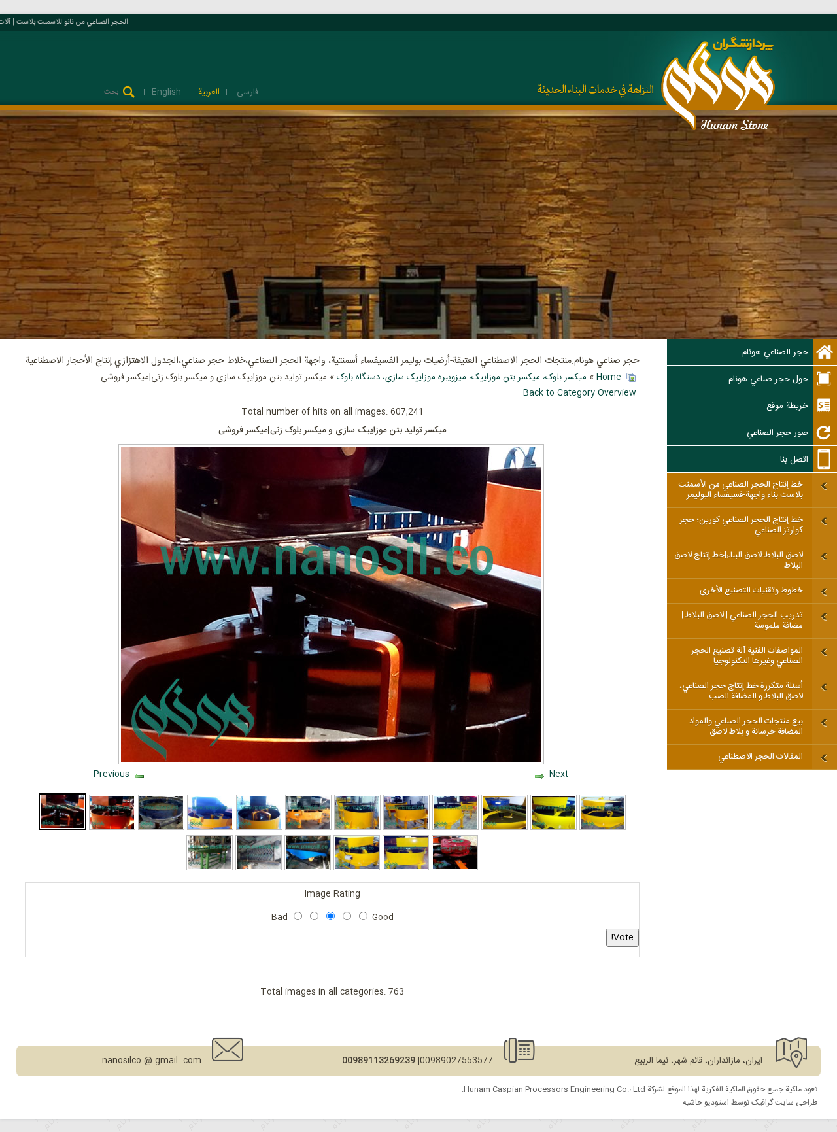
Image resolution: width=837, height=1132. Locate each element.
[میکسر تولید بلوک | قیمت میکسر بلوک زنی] (455, 868)
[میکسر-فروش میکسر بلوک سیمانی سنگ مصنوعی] (406, 828)
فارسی (246, 92)
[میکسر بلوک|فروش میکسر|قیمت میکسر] (455, 828)
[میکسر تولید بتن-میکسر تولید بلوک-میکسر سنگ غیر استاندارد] (112, 828)
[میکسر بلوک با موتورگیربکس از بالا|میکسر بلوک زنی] (406, 868)
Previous (111, 774)
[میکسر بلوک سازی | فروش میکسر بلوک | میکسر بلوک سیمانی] (356, 868)
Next (558, 774)
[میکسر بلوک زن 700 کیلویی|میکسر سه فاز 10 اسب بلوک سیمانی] (210, 828)
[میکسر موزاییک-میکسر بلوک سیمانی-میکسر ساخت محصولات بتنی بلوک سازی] (602, 828)
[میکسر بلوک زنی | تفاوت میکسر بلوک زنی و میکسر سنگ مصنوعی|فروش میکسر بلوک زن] (259, 828)
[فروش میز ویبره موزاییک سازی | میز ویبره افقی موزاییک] (258, 868)
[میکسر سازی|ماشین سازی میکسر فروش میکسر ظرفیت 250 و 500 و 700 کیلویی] (161, 828)
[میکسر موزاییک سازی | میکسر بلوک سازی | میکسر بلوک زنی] (553, 828)
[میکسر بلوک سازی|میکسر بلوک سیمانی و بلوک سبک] (504, 828)
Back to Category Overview (579, 393)
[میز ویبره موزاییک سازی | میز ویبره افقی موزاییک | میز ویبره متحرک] (307, 868)
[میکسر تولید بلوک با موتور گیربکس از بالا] (308, 828)
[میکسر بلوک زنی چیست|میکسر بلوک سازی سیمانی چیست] (357, 828)
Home (608, 377)
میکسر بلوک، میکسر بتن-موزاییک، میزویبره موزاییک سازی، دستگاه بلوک (462, 377)
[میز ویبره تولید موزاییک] (209, 868)
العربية (208, 92)
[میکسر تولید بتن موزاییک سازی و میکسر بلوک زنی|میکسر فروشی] (62, 828)
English (166, 92)
